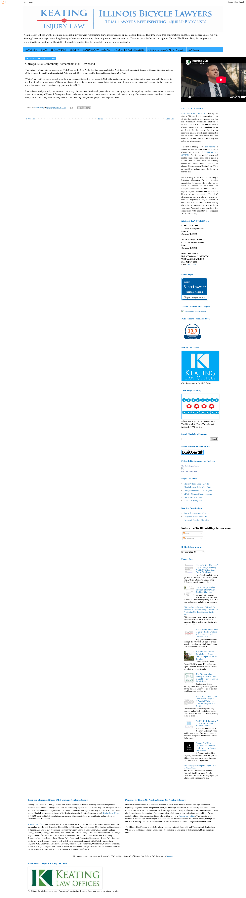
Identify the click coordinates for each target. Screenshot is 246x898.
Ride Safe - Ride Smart (189, 472)
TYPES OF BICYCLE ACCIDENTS (129, 49)
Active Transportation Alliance (196, 513)
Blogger (169, 856)
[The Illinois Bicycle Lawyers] (182, 468)
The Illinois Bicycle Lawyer (190, 466)
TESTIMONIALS (58, 49)
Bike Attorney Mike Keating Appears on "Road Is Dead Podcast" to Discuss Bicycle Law (207, 677)
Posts (187, 533)
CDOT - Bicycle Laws (193, 497)
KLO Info (192, 264)
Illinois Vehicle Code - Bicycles (196, 483)
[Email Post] (71, 107)
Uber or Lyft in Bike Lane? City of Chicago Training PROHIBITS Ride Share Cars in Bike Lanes (207, 568)
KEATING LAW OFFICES (193, 113)
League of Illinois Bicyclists (195, 516)
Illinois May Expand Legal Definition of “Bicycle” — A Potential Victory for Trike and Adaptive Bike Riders (206, 701)
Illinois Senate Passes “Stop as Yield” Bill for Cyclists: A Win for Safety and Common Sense (207, 633)
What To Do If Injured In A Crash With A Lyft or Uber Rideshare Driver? (207, 723)
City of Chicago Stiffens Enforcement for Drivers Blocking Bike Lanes (205, 589)
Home (100, 118)
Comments (189, 538)
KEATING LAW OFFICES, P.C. (96, 49)
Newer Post (30, 118)
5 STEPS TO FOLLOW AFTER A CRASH (166, 49)
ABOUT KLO (31, 49)
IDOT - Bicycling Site (193, 500)
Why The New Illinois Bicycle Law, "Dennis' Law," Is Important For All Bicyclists (207, 655)
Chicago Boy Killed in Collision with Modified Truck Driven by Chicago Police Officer (206, 747)
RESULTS (74, 49)
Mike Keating (209, 147)
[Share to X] (83, 107)
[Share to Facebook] (86, 107)
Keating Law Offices (110, 813)
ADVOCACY (193, 49)
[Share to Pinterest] (89, 107)
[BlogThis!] (81, 107)
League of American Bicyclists (196, 520)
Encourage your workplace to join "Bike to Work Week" (200, 766)
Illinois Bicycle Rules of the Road (197, 487)
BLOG (44, 49)
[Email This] (78, 107)
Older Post (170, 118)
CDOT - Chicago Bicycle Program (198, 493)
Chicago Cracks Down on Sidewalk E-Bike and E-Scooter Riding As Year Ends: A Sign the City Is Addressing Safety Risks (201, 611)
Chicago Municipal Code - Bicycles (198, 490)
